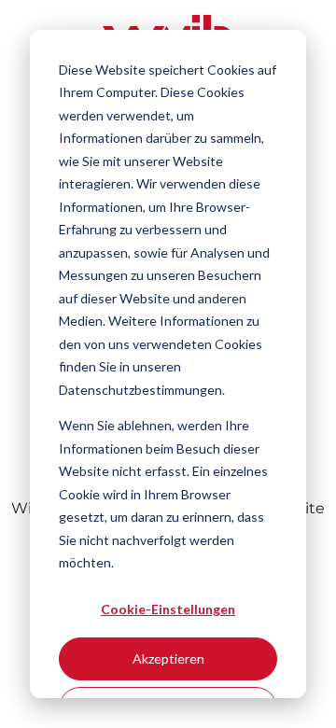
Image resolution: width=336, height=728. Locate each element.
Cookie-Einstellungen (168, 609)
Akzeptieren (168, 658)
